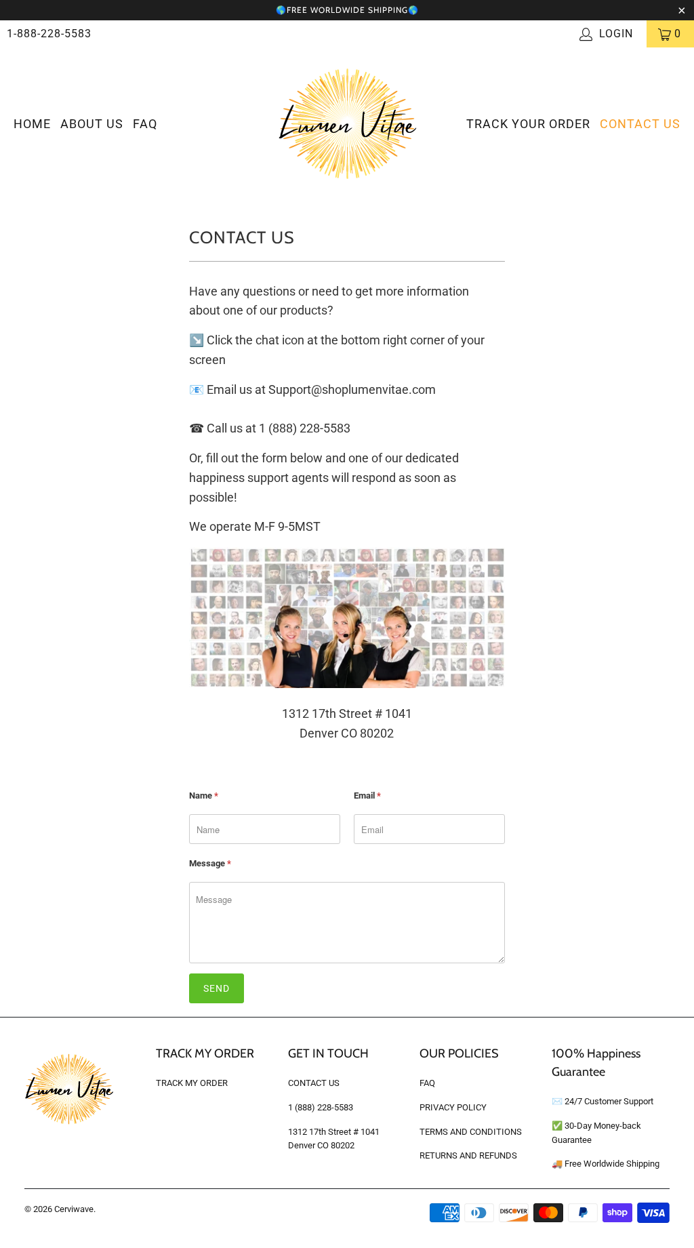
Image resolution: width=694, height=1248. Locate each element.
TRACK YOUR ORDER (528, 124)
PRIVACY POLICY (453, 1107)
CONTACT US (640, 124)
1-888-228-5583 (49, 33)
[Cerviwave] (347, 124)
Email (367, 795)
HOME (32, 124)
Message (210, 863)
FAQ (145, 124)
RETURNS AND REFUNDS (468, 1155)
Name (203, 795)
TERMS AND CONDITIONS (471, 1132)
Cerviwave (74, 1209)
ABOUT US (91, 124)
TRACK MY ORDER (192, 1083)
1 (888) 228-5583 (320, 1107)
